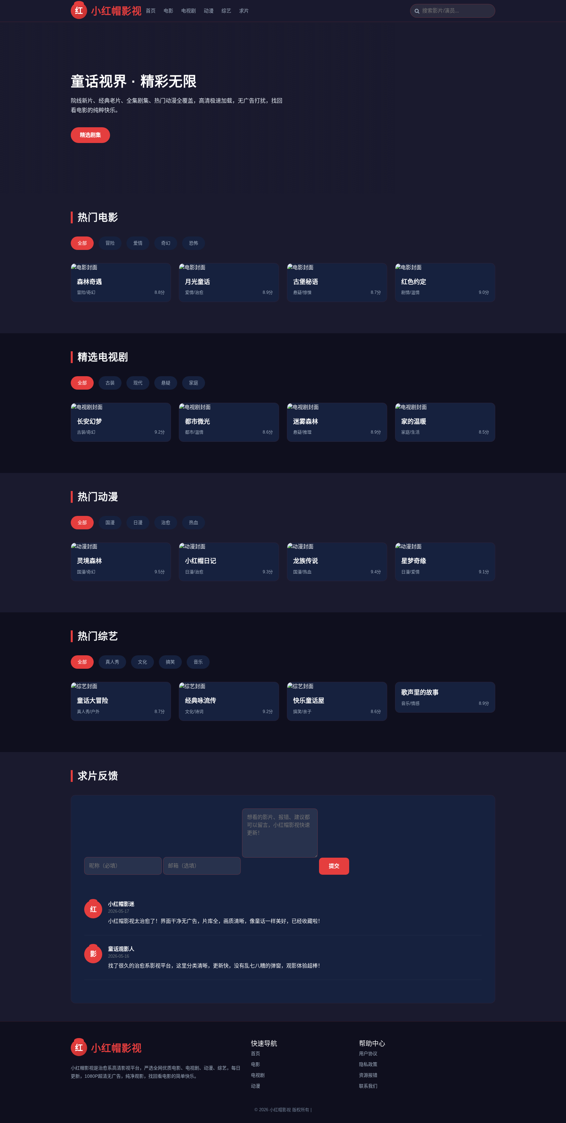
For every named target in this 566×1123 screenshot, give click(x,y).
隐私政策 (368, 1064)
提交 (334, 866)
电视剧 (188, 10)
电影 (168, 10)
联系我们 (368, 1086)
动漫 (209, 10)
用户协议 (368, 1053)
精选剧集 (90, 135)
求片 (244, 10)
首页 (151, 10)
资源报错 (368, 1075)
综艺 (226, 10)
